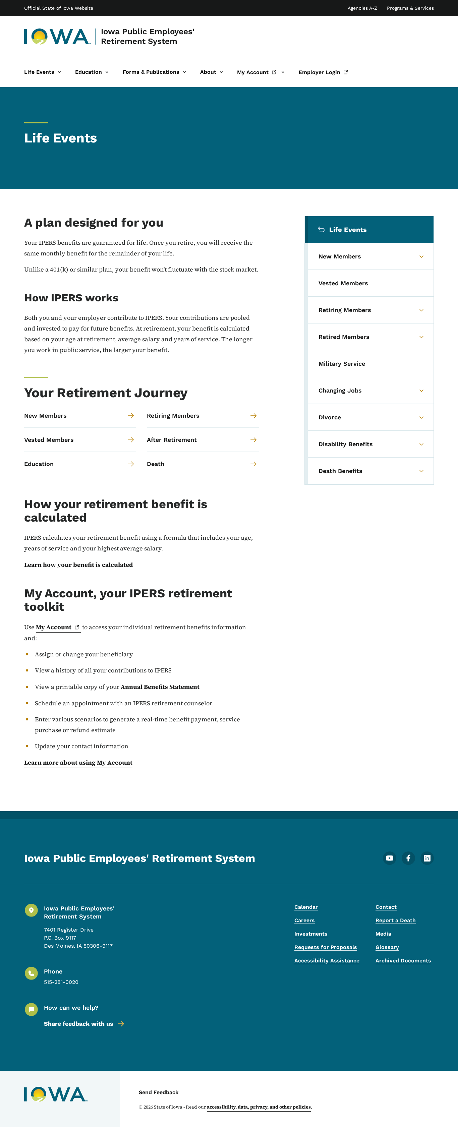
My (53, 627)
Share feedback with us (78, 1023)
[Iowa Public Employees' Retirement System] (58, 36)
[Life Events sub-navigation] (59, 72)
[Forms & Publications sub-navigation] (184, 72)
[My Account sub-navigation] (283, 72)
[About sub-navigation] (221, 72)
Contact (386, 907)
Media (383, 934)
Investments (311, 934)
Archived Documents (403, 960)
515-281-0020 (61, 982)
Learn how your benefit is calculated (78, 564)
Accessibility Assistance (326, 960)
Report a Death (396, 920)
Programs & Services (410, 8)
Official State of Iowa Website (58, 8)
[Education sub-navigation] (107, 72)
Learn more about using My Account (78, 762)
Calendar (306, 907)
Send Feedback (159, 1092)
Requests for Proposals (325, 947)
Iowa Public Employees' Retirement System (147, 36)
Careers (304, 920)
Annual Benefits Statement (160, 687)
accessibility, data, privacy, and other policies (259, 1107)
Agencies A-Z (362, 8)
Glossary (387, 947)
